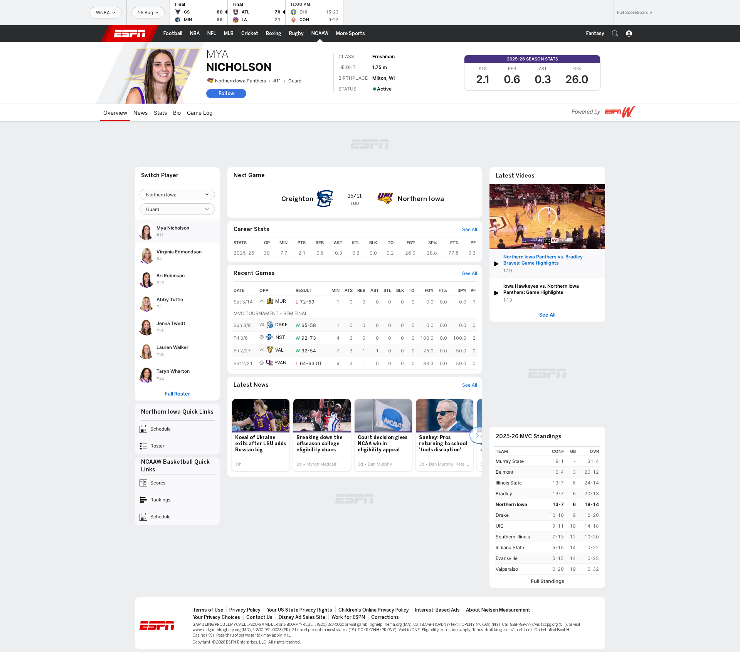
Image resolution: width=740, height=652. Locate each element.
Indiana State (510, 547)
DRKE (281, 324)
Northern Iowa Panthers (240, 81)
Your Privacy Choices (216, 617)
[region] (366, 248)
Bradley (504, 493)
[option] (260, 435)
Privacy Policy (245, 610)
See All (547, 315)
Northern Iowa (511, 504)
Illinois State (509, 483)
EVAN (280, 362)
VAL (279, 350)
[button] (615, 33)
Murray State (510, 461)
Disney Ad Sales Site (302, 617)
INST (279, 337)
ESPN (130, 33)
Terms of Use (208, 610)
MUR (280, 301)
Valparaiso (507, 569)
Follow (226, 93)
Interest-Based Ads (437, 610)
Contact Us (259, 617)
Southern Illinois (513, 537)
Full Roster (177, 394)
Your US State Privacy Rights (299, 610)
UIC (500, 526)
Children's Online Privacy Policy (373, 610)
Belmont (504, 472)
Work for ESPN (348, 617)
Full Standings (547, 581)
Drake (502, 515)
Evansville (507, 558)
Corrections (385, 617)
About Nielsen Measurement (498, 610)
